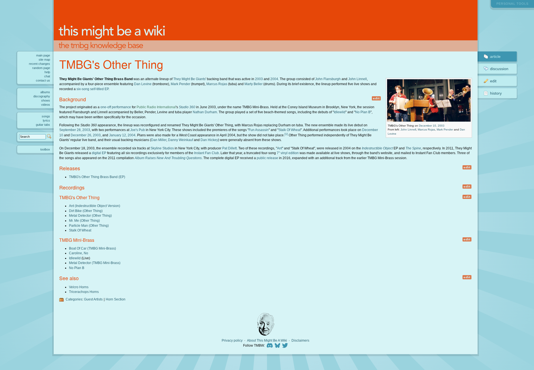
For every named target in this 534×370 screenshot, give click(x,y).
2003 (259, 79)
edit (376, 98)
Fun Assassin (259, 130)
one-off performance (115, 107)
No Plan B (362, 112)
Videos (45, 104)
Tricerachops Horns (84, 291)
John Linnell (408, 129)
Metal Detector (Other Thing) (90, 215)
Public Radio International (156, 107)
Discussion (499, 68)
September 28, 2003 (74, 130)
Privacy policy (232, 340)
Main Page (43, 55)
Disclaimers (300, 340)
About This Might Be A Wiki (267, 340)
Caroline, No (78, 253)
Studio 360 (187, 107)
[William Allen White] (265, 324)
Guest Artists (93, 299)
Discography (41, 96)
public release (267, 158)
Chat (47, 76)
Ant (279, 148)
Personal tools (512, 3)
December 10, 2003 (431, 125)
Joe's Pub (137, 130)
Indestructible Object (377, 148)
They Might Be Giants (189, 79)
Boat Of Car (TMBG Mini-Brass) (92, 248)
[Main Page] (266, 25)
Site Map (44, 59)
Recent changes (39, 63)
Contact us (43, 80)
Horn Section (115, 299)
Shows (45, 100)
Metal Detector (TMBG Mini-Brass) (94, 263)
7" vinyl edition (288, 153)
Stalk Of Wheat (289, 130)
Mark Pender (445, 129)
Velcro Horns (78, 287)
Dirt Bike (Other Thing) (86, 211)
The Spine (413, 148)
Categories (74, 299)
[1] (286, 133)
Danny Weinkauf (180, 140)
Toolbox (45, 149)
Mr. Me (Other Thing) (84, 220)
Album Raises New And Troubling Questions (168, 158)
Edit (493, 81)
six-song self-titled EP (92, 89)
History (496, 93)
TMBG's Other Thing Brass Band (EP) (97, 177)
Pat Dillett (229, 148)
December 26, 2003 (86, 135)
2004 (274, 79)
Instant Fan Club (206, 153)
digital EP (99, 153)
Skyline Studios (162, 148)
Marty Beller (253, 84)
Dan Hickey (209, 140)
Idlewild (339, 112)
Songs (46, 116)
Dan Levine (143, 84)
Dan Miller (158, 140)
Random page (41, 68)
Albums (45, 92)
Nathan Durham (205, 112)
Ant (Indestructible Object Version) (94, 206)
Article (495, 56)
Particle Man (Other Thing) (89, 225)
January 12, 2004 (122, 135)
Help (47, 72)
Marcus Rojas (426, 129)
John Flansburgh (328, 79)
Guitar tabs (43, 124)
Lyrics (46, 120)
